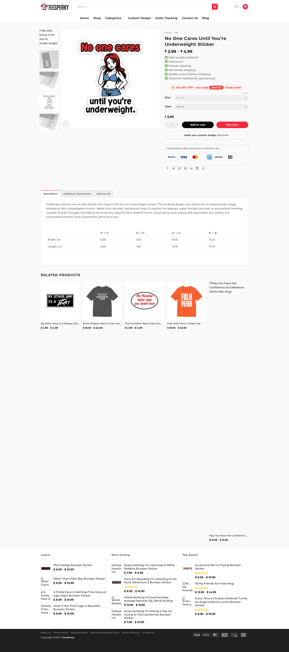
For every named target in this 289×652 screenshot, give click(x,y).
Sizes (167, 97)
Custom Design (139, 18)
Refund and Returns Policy (105, 632)
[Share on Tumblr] (203, 168)
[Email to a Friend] (179, 168)
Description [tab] (50, 194)
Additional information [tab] (77, 194)
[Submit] (215, 7)
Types (168, 106)
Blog (205, 18)
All (176, 32)
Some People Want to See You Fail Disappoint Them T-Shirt (102, 323)
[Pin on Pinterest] (185, 168)
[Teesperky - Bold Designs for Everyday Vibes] (55, 6)
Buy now (232, 124)
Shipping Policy (79, 632)
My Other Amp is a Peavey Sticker (60, 323)
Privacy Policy (61, 632)
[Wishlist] (236, 6)
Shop (97, 18)
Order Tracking (166, 18)
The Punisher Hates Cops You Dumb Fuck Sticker (144, 323)
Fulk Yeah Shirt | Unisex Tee (184, 323)
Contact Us (190, 18)
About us (46, 632)
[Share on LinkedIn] (197, 168)
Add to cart (198, 124)
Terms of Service (131, 632)
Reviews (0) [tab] (104, 194)
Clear (245, 93)
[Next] (154, 78)
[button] (245, 6)
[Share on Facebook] (167, 168)
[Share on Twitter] (173, 168)
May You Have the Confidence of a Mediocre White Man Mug (228, 535)
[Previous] (67, 78)
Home (84, 18)
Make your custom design (206, 135)
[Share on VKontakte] (191, 168)
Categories (113, 18)
